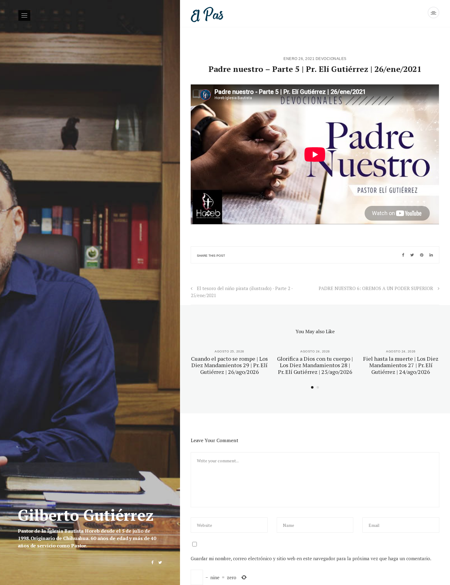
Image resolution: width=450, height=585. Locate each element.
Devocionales (331, 59)
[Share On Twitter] (412, 255)
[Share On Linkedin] (431, 255)
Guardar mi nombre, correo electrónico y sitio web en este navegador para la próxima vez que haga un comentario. (311, 558)
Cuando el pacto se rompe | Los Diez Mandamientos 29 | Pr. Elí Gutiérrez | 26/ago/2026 (229, 365)
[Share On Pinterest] (422, 255)
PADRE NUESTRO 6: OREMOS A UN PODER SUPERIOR (376, 288)
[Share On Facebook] (403, 255)
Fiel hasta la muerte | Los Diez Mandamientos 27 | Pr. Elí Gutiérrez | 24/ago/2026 (400, 365)
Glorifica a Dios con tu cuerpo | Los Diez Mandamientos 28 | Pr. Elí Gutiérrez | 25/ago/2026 (315, 365)
